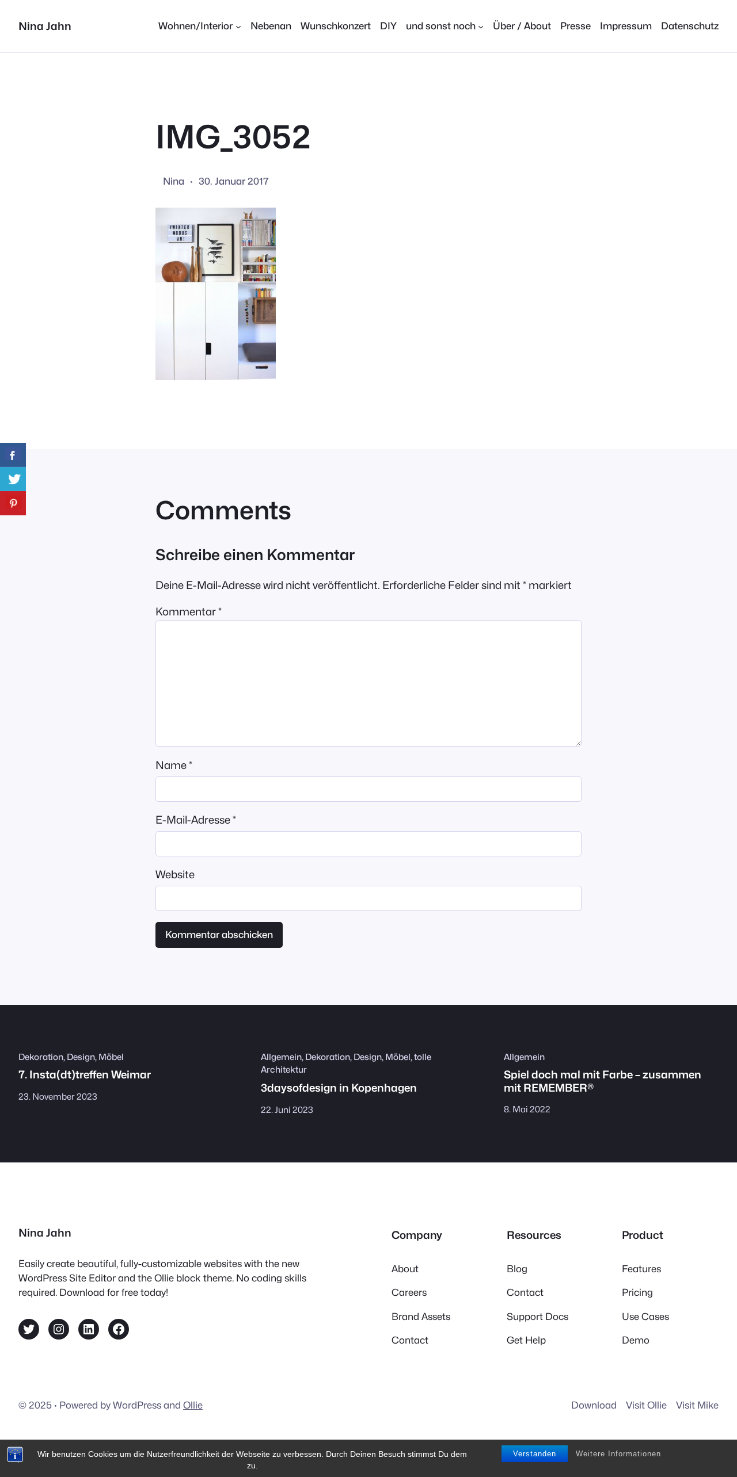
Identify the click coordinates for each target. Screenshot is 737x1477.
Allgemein (281, 1056)
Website (175, 874)
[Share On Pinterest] (13, 503)
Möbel (111, 1056)
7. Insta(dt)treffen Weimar (84, 1074)
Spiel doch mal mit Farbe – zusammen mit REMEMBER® (602, 1080)
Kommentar (188, 611)
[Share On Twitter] (13, 479)
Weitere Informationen (618, 1453)
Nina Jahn (44, 26)
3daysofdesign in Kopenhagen (339, 1087)
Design (81, 1056)
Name (173, 765)
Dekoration (40, 1056)
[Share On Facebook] (13, 455)
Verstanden (534, 1453)
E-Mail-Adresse (195, 819)
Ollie (193, 1405)
